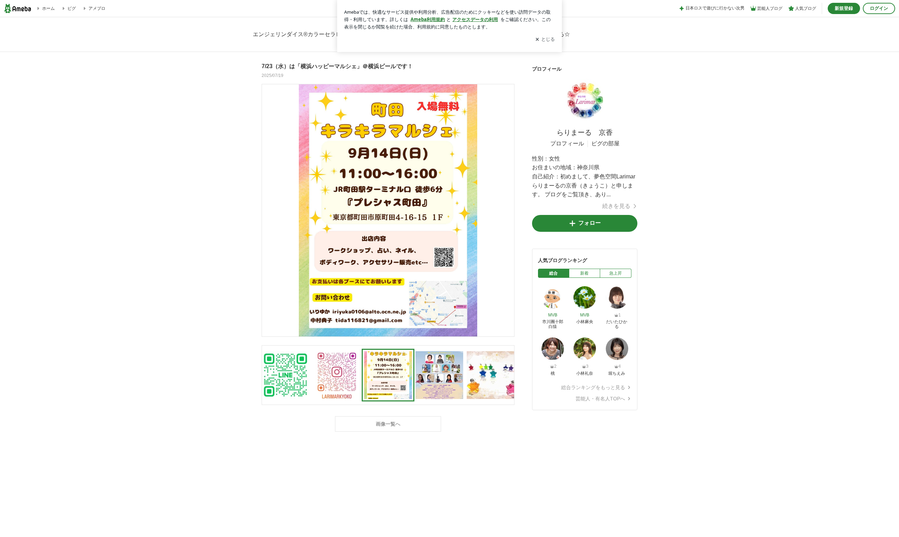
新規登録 (844, 8)
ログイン (879, 8)
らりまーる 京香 (585, 132)
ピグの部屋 (605, 143)
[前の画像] (269, 210)
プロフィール (567, 143)
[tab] (553, 273)
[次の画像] (507, 210)
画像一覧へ (388, 424)
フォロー (589, 223)
